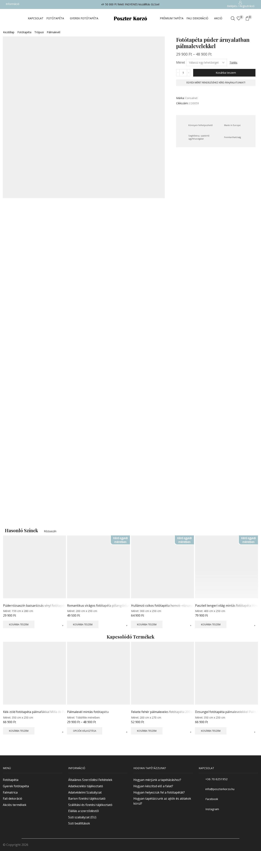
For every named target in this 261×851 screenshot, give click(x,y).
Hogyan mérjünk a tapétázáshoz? (157, 780)
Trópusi (39, 32)
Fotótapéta (24, 32)
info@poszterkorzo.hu (219, 789)
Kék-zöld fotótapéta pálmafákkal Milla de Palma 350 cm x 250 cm (34, 712)
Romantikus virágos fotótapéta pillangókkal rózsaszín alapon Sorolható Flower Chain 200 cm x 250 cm (98, 605)
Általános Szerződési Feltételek (90, 780)
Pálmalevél (53, 32)
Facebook (211, 799)
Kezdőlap (8, 32)
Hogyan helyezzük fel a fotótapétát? (159, 792)
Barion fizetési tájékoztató (86, 798)
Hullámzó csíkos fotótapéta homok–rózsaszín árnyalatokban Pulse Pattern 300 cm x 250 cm (162, 605)
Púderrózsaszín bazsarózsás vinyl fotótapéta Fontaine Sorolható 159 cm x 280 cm (34, 605)
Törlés (233, 62)
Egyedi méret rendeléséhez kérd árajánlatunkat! (215, 82)
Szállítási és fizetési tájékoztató (90, 805)
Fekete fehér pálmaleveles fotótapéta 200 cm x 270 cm (162, 712)
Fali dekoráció (12, 798)
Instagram (212, 809)
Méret (180, 62)
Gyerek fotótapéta (16, 786)
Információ (12, 4)
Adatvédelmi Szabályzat (85, 792)
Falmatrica (10, 792)
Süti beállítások (79, 823)
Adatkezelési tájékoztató (85, 786)
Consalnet (191, 98)
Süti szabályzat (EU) (82, 817)
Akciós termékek (14, 805)
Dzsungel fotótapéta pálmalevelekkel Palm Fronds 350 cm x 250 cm (226, 712)
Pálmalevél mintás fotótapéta (88, 712)
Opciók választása (84, 730)
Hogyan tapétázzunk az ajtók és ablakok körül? (162, 801)
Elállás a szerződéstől (83, 811)
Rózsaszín (50, 531)
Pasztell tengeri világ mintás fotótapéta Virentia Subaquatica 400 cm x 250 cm (226, 605)
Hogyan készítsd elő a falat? (153, 786)
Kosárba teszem (226, 72)
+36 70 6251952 (216, 779)
